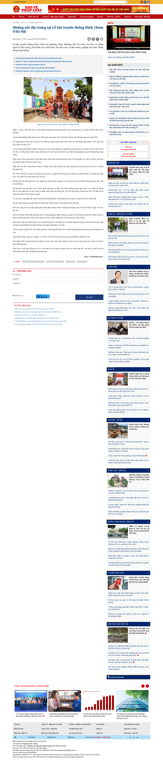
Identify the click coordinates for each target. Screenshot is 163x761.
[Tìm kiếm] (126, 2)
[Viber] (97, 39)
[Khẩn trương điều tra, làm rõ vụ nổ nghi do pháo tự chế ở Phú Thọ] (118, 224)
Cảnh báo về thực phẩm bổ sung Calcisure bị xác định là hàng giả (128, 397)
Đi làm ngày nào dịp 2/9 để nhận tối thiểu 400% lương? (128, 601)
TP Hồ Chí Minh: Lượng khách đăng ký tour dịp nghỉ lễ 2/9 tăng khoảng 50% (41, 321)
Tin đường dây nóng (132, 724)
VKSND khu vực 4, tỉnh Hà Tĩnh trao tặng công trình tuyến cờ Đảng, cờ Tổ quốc (128, 450)
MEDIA (111, 23)
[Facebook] (93, 39)
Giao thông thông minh (35, 760)
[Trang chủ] (15, 737)
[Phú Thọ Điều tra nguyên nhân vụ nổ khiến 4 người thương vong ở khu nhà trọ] (118, 480)
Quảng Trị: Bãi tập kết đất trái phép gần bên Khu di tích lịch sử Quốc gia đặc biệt (129, 119)
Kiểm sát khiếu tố (20, 733)
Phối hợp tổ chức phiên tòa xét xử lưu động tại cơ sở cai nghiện (128, 295)
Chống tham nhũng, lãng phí (121, 522)
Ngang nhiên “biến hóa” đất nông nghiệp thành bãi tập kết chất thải (128, 506)
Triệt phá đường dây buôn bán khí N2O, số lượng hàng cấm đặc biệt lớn (128, 411)
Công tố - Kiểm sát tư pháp (53, 17)
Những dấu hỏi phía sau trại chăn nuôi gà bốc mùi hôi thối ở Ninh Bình (139, 631)
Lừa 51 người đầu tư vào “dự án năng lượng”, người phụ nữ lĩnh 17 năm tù (128, 288)
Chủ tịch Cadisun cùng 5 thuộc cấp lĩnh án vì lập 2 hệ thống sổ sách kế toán (139, 273)
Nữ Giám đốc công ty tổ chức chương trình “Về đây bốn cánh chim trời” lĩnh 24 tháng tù (129, 126)
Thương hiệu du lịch (35, 22)
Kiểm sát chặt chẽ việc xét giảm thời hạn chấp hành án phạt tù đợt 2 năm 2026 (128, 184)
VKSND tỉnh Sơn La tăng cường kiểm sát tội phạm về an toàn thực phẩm (139, 376)
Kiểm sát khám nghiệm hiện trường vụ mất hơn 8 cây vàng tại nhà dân (129, 77)
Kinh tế (100, 17)
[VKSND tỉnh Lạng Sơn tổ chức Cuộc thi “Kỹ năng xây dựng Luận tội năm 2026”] (118, 173)
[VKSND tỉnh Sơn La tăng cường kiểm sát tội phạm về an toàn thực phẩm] (118, 379)
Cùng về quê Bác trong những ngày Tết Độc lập (126, 456)
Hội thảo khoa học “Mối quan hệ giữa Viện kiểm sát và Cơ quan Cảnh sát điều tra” (128, 353)
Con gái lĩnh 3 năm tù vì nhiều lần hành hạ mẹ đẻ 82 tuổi (129, 112)
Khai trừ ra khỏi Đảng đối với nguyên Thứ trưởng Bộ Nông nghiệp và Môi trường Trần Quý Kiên (128, 550)
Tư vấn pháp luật (76, 729)
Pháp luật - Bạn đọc (142, 17)
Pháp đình (72, 17)
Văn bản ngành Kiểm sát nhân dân (128, 155)
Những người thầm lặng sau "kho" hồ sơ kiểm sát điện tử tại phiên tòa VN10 (128, 309)
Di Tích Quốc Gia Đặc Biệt (55, 262)
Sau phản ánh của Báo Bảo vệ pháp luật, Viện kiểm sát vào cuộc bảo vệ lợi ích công (128, 661)
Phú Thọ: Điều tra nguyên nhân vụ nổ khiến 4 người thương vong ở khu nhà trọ (139, 478)
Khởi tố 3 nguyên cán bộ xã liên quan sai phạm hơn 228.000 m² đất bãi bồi (128, 492)
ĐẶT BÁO (71, 737)
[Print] (89, 39)
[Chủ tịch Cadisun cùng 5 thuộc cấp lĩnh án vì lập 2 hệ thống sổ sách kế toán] (118, 277)
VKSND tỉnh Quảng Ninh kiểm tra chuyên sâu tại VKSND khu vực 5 (128, 205)
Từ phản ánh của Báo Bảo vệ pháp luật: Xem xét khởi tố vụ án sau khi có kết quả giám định (128, 654)
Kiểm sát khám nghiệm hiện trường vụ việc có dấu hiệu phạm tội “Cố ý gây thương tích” (128, 198)
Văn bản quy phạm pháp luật (128, 148)
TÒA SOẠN (31, 737)
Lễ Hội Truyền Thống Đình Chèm (33, 262)
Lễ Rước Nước (82, 262)
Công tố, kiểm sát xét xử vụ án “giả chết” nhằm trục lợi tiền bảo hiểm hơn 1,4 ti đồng (128, 302)
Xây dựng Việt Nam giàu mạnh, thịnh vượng (127, 52)
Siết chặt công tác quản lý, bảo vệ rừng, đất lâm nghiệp (129, 71)
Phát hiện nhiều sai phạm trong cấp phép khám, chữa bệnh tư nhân (128, 557)
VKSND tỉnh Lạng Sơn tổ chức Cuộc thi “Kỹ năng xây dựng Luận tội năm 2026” (139, 170)
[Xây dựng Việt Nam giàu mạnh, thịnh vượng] (128, 37)
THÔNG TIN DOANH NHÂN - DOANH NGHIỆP (31, 686)
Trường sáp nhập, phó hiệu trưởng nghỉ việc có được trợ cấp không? (128, 608)
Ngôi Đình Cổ (70, 262)
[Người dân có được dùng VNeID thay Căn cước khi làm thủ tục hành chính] (118, 583)
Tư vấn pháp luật (116, 573)
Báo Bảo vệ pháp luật (116, 677)
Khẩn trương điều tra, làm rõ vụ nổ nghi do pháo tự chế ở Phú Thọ (139, 221)
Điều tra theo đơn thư (50, 733)
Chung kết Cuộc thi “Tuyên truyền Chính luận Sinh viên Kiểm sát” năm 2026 (129, 105)
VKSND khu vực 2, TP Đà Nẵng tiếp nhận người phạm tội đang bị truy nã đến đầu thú (128, 191)
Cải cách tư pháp (86, 17)
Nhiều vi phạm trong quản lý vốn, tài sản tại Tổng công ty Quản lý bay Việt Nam (139, 529)
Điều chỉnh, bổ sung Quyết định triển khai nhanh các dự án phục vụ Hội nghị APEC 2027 (128, 390)
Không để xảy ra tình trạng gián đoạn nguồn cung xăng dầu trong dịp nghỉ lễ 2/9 (128, 404)
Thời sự (21, 17)
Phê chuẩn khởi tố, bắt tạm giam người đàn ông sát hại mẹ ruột (128, 237)
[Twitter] (101, 39)
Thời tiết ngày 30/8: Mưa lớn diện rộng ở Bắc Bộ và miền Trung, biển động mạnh (128, 461)
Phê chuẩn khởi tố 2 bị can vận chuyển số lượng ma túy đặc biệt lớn (128, 251)
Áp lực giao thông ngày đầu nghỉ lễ (121, 57)
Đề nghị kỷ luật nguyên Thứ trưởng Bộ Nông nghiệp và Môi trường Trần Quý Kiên (128, 564)
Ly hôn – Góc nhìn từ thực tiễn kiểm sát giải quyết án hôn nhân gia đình (139, 325)
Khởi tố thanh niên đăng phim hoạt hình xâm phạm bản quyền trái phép (128, 244)
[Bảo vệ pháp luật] (29, 9)
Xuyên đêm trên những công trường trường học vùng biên (139, 426)
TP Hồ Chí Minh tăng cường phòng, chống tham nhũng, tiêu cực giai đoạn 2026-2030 (128, 543)
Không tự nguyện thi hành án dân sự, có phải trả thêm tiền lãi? (128, 615)
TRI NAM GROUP (19, 760)
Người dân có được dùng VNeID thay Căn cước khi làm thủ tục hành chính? (129, 98)
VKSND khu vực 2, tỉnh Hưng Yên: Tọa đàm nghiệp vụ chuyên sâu (128, 339)
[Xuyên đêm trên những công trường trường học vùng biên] (118, 430)
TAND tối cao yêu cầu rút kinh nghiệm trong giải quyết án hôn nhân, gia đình (128, 360)
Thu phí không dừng (52, 760)
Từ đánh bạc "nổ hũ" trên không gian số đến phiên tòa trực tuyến (129, 84)
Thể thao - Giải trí (19, 22)
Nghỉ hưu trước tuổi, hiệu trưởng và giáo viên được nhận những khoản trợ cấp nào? (128, 594)
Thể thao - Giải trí (131, 733)
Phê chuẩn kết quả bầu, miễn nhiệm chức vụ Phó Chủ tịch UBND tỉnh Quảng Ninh (129, 91)
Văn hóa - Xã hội (113, 17)
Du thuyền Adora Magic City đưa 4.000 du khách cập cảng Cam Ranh (39, 324)
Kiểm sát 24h (33, 17)
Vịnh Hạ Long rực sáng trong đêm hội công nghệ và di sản (35, 309)
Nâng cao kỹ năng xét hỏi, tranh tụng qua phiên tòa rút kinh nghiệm (128, 346)
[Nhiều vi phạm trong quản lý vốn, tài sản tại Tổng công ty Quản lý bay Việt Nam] (118, 531)
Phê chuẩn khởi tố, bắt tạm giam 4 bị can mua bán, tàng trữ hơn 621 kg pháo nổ (128, 258)
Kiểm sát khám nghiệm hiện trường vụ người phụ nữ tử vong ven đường (128, 513)
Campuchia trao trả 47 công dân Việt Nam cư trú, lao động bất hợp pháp (128, 499)
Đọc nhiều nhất (115, 65)
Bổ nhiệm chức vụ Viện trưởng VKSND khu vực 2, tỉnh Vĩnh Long (129, 133)
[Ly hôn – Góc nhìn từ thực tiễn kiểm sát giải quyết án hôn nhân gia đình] (118, 328)
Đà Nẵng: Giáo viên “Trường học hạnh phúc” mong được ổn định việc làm (128, 443)
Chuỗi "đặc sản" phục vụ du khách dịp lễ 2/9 (30, 315)
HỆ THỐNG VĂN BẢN (128, 142)
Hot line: (98, 737)
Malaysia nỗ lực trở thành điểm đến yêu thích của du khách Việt (37, 318)
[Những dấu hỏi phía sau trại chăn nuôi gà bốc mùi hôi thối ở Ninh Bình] (118, 634)
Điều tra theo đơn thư (118, 624)
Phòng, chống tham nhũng (80, 724)
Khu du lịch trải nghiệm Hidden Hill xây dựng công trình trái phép (128, 668)
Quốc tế (127, 17)
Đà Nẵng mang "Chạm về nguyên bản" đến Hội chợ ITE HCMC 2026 (38, 312)
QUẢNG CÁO (51, 737)
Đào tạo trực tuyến (67, 760)
